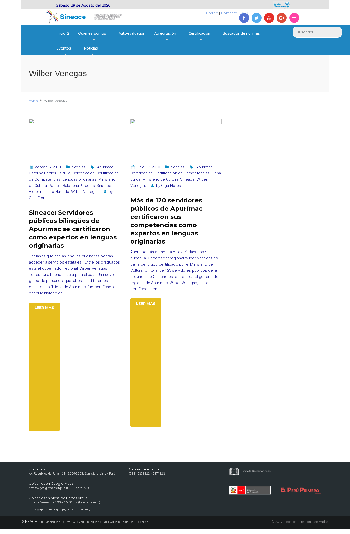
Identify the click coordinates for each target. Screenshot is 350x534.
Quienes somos (92, 33)
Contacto (229, 13)
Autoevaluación (132, 33)
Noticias (91, 48)
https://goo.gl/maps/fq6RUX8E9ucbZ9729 (59, 488)
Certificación (199, 33)
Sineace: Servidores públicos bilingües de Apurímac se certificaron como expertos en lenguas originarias (73, 229)
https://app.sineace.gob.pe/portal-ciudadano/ (60, 509)
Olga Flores (39, 198)
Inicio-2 (62, 33)
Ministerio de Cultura (160, 179)
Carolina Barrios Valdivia (49, 173)
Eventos (63, 48)
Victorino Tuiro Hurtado (49, 191)
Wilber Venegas (85, 191)
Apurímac (105, 167)
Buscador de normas (241, 33)
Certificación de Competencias (182, 173)
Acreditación (165, 33)
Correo (212, 13)
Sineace (104, 185)
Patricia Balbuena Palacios (72, 185)
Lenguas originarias (80, 179)
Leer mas (44, 307)
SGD (244, 13)
